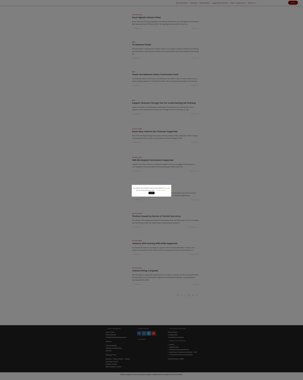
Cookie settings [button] (160, 190)
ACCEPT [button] (152, 193)
